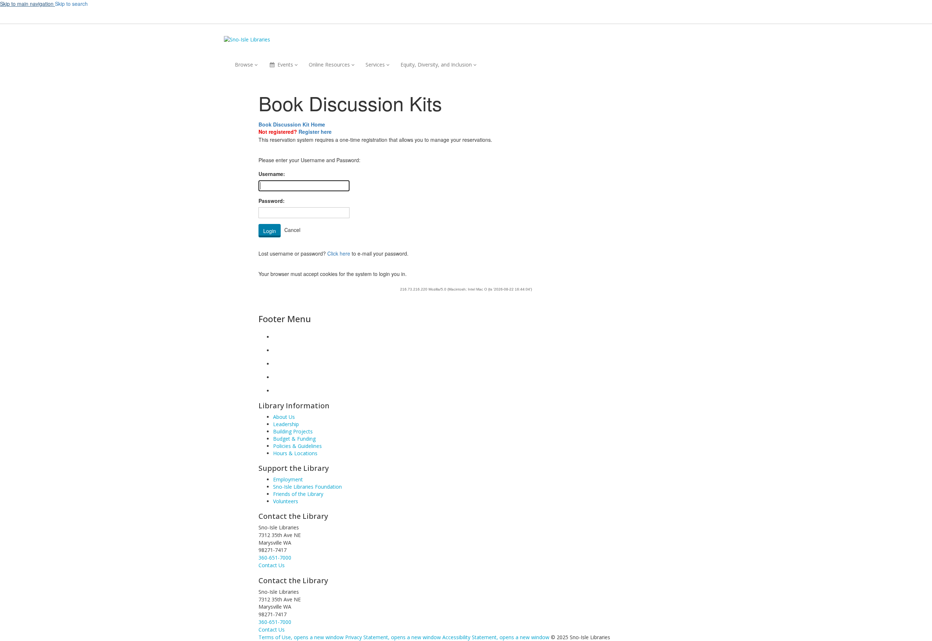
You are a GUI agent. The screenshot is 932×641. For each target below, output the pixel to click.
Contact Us (271, 629)
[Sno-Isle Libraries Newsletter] (279, 390)
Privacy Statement (393, 637)
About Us (284, 416)
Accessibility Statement (495, 637)
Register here (315, 131)
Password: (271, 200)
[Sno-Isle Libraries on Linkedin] (279, 377)
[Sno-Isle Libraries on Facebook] (279, 336)
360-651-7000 (274, 557)
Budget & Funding (294, 438)
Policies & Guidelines (297, 445)
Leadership (286, 424)
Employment (288, 479)
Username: (271, 173)
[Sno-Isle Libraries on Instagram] (279, 350)
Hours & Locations (295, 453)
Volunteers (285, 501)
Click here (338, 253)
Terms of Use (301, 637)
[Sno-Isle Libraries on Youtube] (279, 363)
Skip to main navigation (27, 3)
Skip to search (71, 3)
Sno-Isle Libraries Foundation (307, 486)
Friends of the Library (298, 493)
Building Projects (293, 431)
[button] (579, 14)
